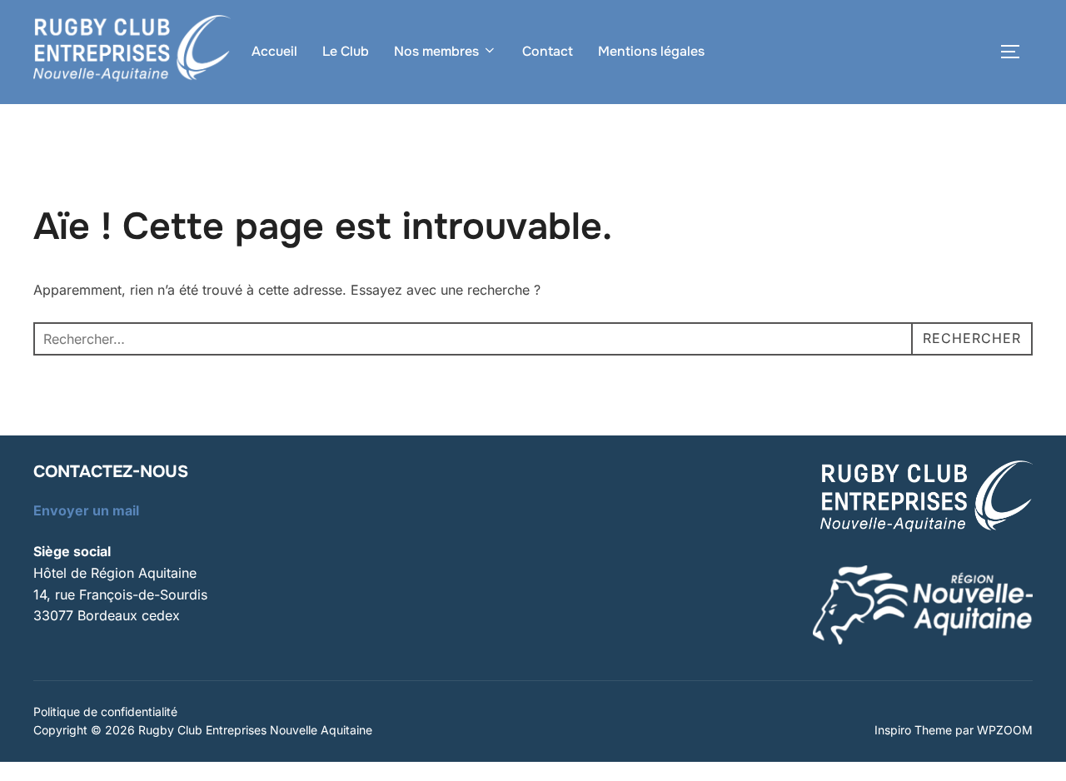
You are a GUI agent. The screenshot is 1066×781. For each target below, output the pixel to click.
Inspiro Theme (913, 730)
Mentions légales (651, 51)
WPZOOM (1005, 730)
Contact (547, 51)
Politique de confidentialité (105, 711)
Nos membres (436, 51)
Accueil (274, 51)
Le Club (345, 51)
